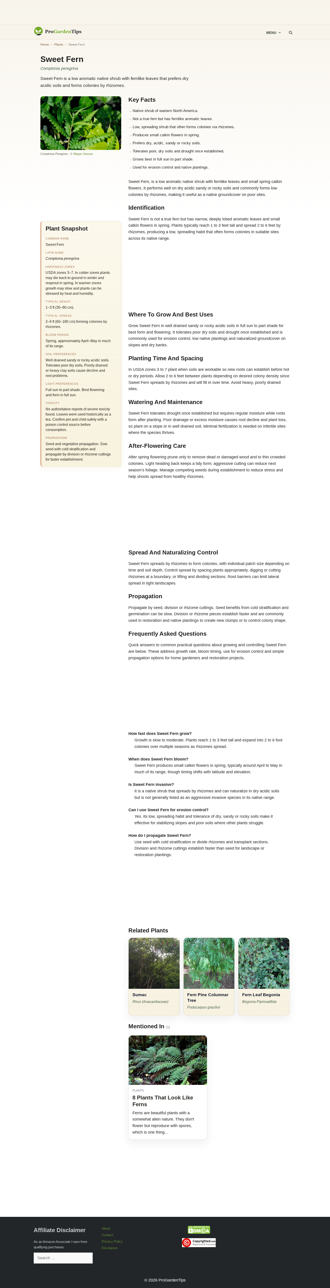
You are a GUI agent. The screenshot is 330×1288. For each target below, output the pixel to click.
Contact (107, 1235)
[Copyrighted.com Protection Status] (199, 1246)
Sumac (139, 994)
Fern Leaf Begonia (261, 994)
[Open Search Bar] (290, 33)
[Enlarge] (115, 102)
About (106, 1228)
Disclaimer (109, 1248)
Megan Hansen (83, 154)
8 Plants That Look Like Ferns (162, 1101)
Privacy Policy (112, 1241)
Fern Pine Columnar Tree (207, 997)
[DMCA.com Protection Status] (199, 1233)
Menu (271, 33)
